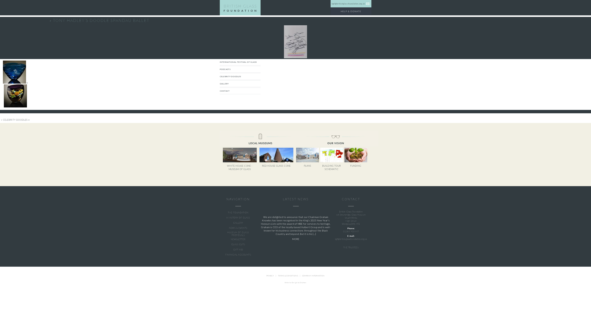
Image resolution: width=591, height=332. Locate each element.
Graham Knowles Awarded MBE (296, 211)
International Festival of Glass (238, 62)
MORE (295, 239)
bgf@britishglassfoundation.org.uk (351, 239)
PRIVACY (270, 276)
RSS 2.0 (335, 111)
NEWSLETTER (238, 239)
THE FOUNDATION (238, 212)
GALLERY (238, 223)
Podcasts (225, 69)
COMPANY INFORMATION (313, 276)
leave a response (364, 111)
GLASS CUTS (238, 244)
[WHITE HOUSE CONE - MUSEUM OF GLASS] (241, 161)
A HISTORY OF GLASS (238, 217)
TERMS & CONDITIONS (288, 276)
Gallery (224, 84)
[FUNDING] (356, 161)
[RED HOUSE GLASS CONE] (277, 161)
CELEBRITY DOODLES (230, 76)
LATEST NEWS (296, 199)
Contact (225, 91)
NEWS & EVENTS (238, 228)
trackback (382, 111)
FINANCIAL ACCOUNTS (238, 254)
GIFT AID (238, 249)
